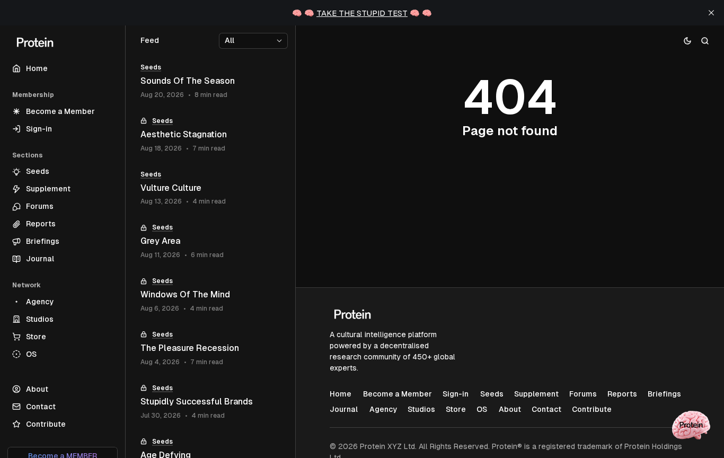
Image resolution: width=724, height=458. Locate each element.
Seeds (150, 67)
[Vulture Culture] (210, 188)
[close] (711, 12)
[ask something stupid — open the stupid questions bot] (691, 425)
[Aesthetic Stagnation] (210, 135)
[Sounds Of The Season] (210, 81)
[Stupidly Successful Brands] (210, 402)
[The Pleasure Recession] (210, 348)
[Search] (705, 40)
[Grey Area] (210, 241)
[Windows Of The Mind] (210, 295)
